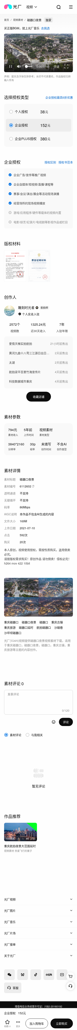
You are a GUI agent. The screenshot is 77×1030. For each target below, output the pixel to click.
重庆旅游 (10, 627)
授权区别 (50, 162)
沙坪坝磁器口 (12, 633)
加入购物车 (37, 1023)
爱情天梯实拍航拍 (20, 343)
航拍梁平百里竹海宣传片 (25, 372)
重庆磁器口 (11, 622)
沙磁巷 (58, 627)
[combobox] (32, 7)
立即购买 (61, 1023)
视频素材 (18, 20)
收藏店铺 (38, 397)
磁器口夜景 (29, 622)
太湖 (12, 362)
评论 (66, 722)
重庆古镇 (57, 622)
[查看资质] (19, 314)
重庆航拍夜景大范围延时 (20, 846)
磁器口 (43, 622)
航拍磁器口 (44, 627)
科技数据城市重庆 (20, 381)
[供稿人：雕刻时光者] (9, 310)
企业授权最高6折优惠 (59, 97)
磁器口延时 (26, 627)
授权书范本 (66, 162)
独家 (48, 20)
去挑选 (45, 28)
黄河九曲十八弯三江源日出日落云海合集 (30, 353)
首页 (6, 20)
